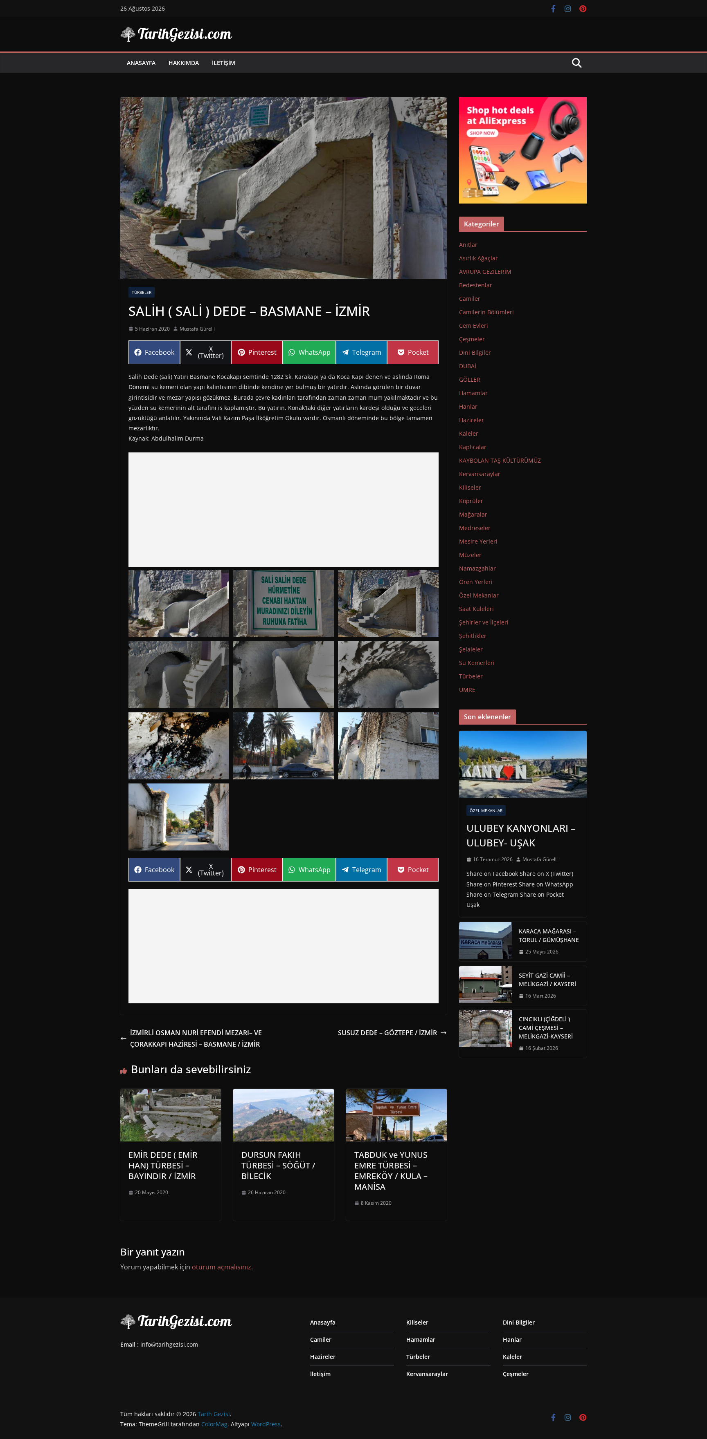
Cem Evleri (473, 325)
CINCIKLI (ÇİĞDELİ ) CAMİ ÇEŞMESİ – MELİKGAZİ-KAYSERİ (546, 1027)
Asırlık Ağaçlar (478, 258)
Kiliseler (470, 487)
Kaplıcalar (472, 447)
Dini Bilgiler (475, 352)
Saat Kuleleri (476, 609)
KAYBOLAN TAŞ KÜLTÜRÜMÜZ (500, 460)
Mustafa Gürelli (197, 328)
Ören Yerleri (476, 582)
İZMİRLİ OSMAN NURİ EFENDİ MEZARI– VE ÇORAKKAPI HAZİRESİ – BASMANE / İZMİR (196, 1038)
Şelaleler (471, 649)
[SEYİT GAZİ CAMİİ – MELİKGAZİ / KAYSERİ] (485, 985)
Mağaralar (473, 514)
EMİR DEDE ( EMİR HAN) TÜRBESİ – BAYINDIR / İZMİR (163, 1165)
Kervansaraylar (479, 474)
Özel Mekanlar (479, 595)
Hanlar (468, 406)
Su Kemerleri (477, 663)
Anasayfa (141, 63)
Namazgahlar (477, 568)
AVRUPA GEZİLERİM (485, 271)
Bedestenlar (475, 285)
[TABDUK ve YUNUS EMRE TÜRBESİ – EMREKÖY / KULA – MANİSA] (396, 1094)
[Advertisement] (283, 509)
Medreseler (475, 528)
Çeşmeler (472, 339)
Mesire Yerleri (478, 541)
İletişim (223, 63)
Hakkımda (184, 63)
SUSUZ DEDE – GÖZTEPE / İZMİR (387, 1032)
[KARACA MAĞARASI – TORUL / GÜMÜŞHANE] (485, 941)
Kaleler (468, 433)
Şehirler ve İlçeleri (484, 622)
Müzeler (470, 555)
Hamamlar (473, 393)
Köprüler (471, 501)
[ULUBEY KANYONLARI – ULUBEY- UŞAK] (523, 764)
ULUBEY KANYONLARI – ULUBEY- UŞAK (521, 835)
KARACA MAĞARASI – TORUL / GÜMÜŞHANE (549, 935)
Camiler (469, 298)
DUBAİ (467, 366)
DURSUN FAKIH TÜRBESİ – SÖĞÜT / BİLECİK (278, 1165)
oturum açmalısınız (221, 1266)
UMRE (467, 690)
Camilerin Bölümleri (486, 312)
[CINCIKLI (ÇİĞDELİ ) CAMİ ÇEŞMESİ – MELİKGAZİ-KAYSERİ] (485, 1034)
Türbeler (141, 292)
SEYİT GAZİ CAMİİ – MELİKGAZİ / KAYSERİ (547, 979)
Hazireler (471, 420)
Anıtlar (468, 244)
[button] (178, 603)
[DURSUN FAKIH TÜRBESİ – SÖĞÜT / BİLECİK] (283, 1094)
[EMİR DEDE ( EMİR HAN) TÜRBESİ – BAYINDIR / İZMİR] (170, 1094)
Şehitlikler (472, 636)
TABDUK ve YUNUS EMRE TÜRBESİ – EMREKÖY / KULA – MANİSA (391, 1170)
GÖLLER (469, 379)
